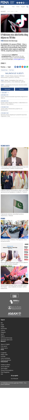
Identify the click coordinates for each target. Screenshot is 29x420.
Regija (2, 326)
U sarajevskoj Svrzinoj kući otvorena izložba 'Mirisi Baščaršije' (14, 85)
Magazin (3, 332)
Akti (2, 374)
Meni (2, 7)
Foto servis (4, 346)
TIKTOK (11, 70)
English (23, 6)
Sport (2, 334)
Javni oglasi (4, 368)
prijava (26, 3)
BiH (2, 323)
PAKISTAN (4, 70)
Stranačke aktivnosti (6, 340)
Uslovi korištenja (5, 358)
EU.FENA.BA (14, 378)
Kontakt (3, 356)
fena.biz (21, 89)
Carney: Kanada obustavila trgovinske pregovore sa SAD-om (14, 97)
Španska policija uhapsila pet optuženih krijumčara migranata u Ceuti (14, 115)
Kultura (3, 330)
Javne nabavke (5, 366)
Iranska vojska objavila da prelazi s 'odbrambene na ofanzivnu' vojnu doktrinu (14, 103)
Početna (3, 67)
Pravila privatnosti (6, 360)
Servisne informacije (6, 338)
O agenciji (3, 352)
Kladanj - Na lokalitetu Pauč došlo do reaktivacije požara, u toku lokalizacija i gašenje (13, 81)
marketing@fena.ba (18, 59)
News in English (5, 344)
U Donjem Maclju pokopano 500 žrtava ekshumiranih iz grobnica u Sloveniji (13, 76)
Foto (13, 6)
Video (17, 6)
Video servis (4, 348)
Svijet (3, 11)
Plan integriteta (5, 372)
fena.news (7, 89)
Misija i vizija (4, 354)
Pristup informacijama (7, 370)
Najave (3, 336)
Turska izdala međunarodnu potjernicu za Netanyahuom (11, 109)
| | (5, 93)
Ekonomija (4, 328)
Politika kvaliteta (5, 364)
